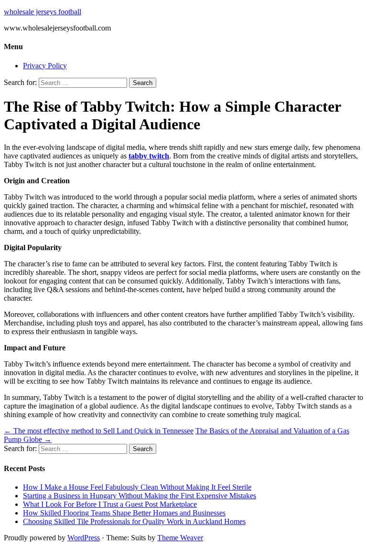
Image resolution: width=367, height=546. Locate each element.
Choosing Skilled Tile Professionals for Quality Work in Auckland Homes (134, 521)
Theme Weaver (180, 538)
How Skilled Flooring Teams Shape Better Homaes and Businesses (124, 513)
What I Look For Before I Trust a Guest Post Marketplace (110, 504)
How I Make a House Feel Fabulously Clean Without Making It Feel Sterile (137, 487)
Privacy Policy (45, 66)
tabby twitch (149, 156)
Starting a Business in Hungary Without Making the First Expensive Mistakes (139, 496)
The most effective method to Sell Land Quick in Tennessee (99, 431)
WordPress (83, 538)
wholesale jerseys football (42, 12)
